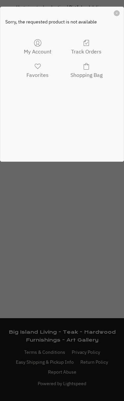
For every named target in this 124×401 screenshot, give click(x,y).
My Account (38, 51)
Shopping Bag (86, 75)
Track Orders (86, 51)
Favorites (37, 75)
